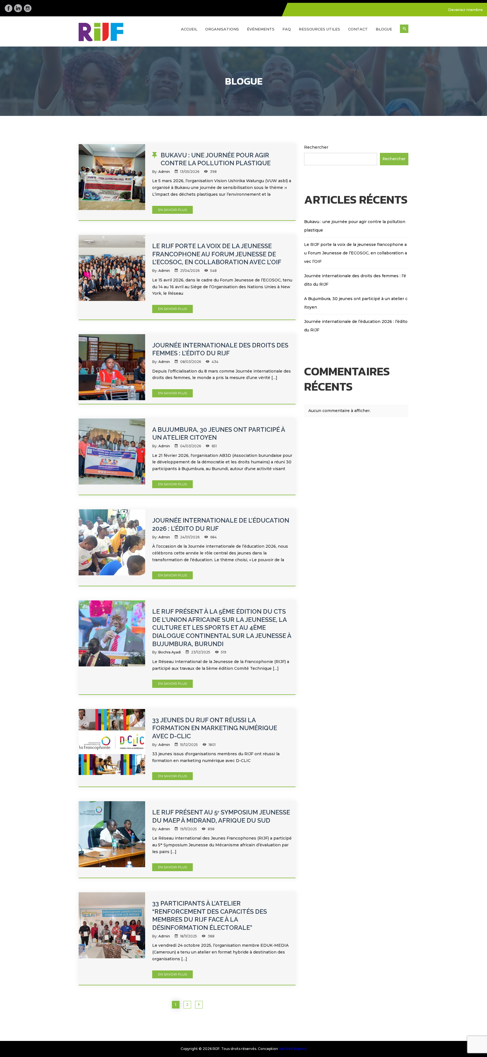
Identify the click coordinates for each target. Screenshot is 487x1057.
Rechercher (316, 147)
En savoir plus (172, 210)
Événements (261, 29)
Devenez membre (465, 9)
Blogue (384, 29)
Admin (164, 171)
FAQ (286, 29)
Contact (358, 29)
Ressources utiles (319, 29)
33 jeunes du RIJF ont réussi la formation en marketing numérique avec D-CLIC (214, 728)
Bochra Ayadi (169, 652)
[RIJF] (117, 34)
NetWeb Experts (293, 1049)
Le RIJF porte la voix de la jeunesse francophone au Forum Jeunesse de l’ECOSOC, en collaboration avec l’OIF (216, 254)
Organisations (222, 29)
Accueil (189, 29)
